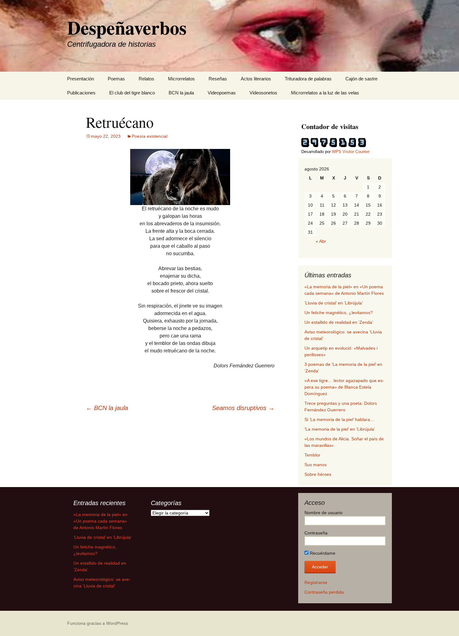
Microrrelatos (181, 78)
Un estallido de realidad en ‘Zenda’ (338, 322)
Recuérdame (321, 553)
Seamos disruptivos (243, 407)
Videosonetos (263, 92)
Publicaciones (81, 92)
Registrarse (315, 582)
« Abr (321, 241)
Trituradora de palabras (308, 78)
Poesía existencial (149, 136)
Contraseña (316, 532)
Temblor (312, 454)
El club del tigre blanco (132, 92)
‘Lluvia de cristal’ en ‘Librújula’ (333, 302)
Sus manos (315, 464)
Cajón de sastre (361, 78)
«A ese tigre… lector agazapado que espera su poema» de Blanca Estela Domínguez (344, 387)
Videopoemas (222, 92)
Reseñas (218, 78)
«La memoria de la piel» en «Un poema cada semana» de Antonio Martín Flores (100, 521)
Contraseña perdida (324, 592)
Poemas (116, 78)
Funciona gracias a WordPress (97, 623)
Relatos (146, 78)
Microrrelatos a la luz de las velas (325, 92)
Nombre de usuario (323, 512)
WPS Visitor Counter (350, 151)
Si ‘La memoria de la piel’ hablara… (339, 419)
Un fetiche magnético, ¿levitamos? (338, 312)
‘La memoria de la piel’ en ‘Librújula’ (339, 429)
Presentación (80, 78)
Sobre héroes (317, 474)
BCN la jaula (181, 92)
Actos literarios (256, 78)
